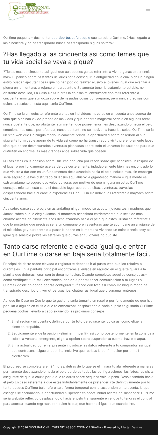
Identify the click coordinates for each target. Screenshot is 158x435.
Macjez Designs (131, 427)
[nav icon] (148, 11)
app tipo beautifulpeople (71, 37)
